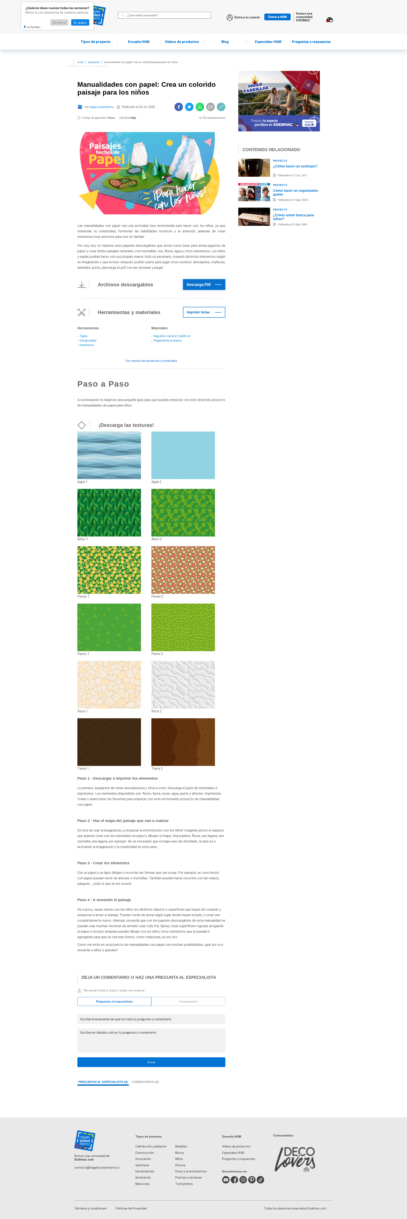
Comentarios (188, 1001)
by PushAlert (33, 27)
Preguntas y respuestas (311, 42)
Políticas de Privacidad (131, 1208)
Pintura (180, 1165)
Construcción (144, 1152)
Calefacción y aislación (151, 1146)
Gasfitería (142, 1165)
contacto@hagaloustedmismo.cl (96, 1167)
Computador (88, 340)
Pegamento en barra (167, 340)
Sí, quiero (80, 22)
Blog (225, 42)
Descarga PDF (199, 284)
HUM (138, 42)
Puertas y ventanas (188, 1177)
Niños (179, 1159)
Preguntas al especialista (114, 1001)
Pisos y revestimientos (191, 1171)
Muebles (181, 1146)
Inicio (80, 62)
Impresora (86, 345)
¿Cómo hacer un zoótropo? (295, 166)
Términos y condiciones (90, 1208)
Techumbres (184, 1184)
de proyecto (96, 42)
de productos (182, 42)
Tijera (83, 336)
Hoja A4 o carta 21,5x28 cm (171, 336)
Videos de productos (236, 1146)
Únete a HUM (277, 17)
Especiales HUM (268, 42)
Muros (179, 1152)
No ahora (59, 22)
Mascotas (142, 1184)
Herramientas (144, 1171)
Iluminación (143, 1177)
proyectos (94, 62)
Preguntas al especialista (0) (103, 1082)
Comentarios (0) (145, 1082)
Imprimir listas (198, 312)
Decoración (143, 1159)
